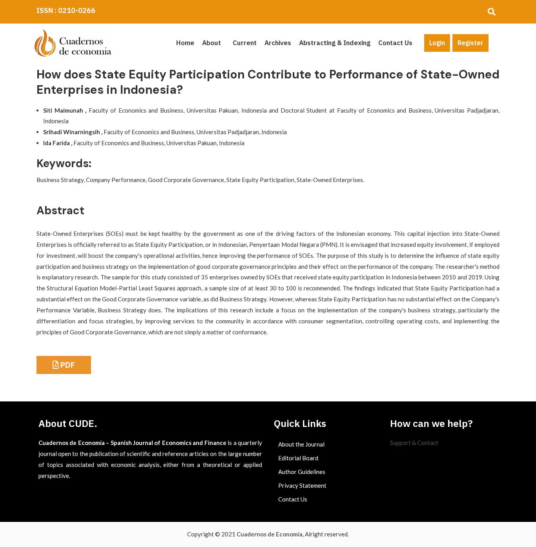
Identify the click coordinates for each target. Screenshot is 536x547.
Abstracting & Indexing (334, 42)
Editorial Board (298, 457)
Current (245, 42)
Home (185, 42)
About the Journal (301, 444)
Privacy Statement (302, 485)
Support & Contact (414, 442)
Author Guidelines (301, 471)
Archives (277, 42)
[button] (213, 43)
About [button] (211, 42)
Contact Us (395, 42)
